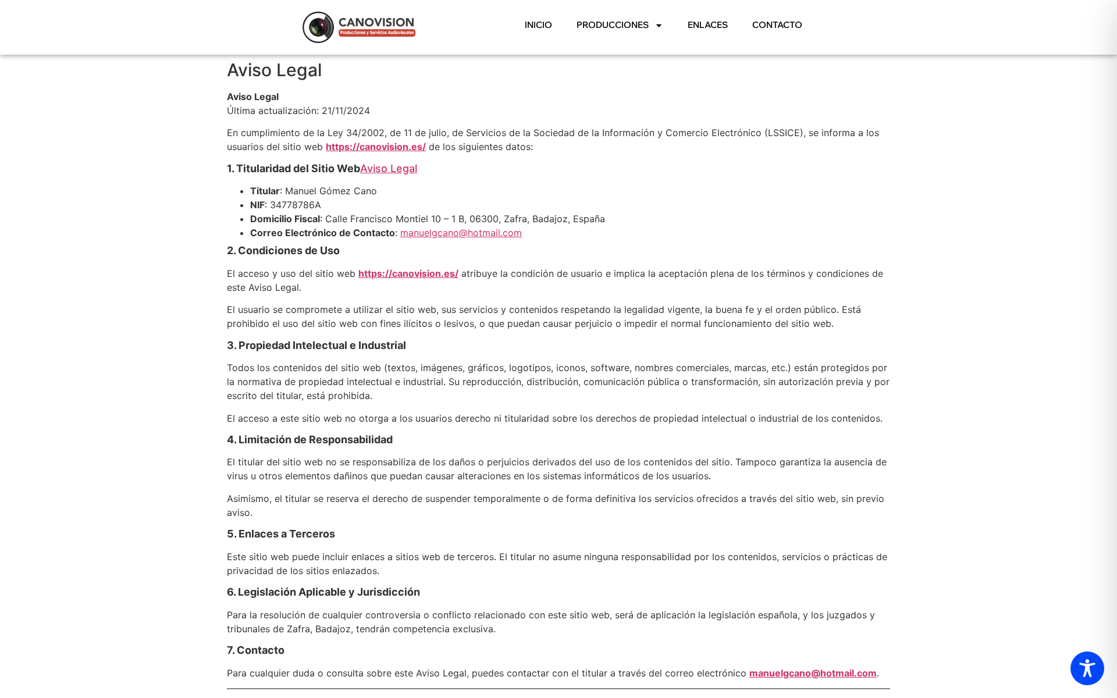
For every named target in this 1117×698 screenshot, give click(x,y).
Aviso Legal (388, 168)
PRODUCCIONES (613, 24)
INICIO (538, 24)
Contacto (777, 24)
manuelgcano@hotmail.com (461, 232)
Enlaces (708, 24)
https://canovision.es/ (376, 146)
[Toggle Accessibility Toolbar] (1087, 668)
